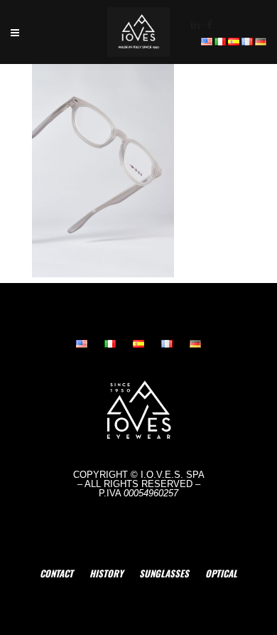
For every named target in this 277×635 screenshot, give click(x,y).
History (106, 573)
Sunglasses (164, 573)
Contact (56, 573)
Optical (221, 573)
